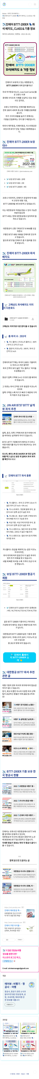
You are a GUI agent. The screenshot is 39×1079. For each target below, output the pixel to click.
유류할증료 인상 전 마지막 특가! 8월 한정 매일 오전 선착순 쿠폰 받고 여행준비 (13, 914)
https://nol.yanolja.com (12, 907)
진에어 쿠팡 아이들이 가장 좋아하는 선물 (12, 925)
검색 (30, 4)
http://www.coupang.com (13, 922)
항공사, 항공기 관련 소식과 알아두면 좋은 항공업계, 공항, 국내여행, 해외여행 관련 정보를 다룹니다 (15, 995)
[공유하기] (10, 939)
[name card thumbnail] (31, 985)
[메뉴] (35, 4)
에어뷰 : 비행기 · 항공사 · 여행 (15, 985)
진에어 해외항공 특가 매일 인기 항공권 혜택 (13, 910)
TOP (34, 1072)
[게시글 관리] (12, 939)
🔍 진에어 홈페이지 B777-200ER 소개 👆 (19, 657)
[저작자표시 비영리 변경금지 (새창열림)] (27, 940)
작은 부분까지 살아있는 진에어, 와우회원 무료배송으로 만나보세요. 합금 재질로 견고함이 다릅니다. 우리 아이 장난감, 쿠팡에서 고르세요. (12, 929)
